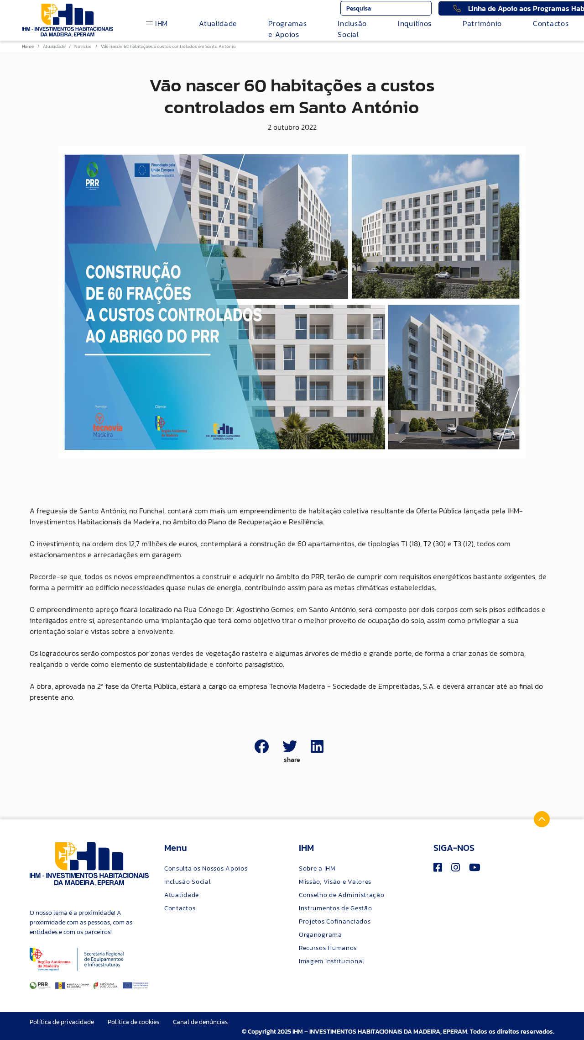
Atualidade (218, 23)
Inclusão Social (352, 29)
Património (482, 23)
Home (28, 46)
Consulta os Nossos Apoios (206, 868)
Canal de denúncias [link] (200, 1022)
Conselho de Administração (342, 895)
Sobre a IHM (317, 868)
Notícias (83, 46)
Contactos (550, 23)
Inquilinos (415, 23)
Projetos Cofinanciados (334, 921)
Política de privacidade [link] (62, 1022)
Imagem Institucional (332, 961)
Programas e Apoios (287, 29)
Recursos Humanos (328, 948)
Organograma (320, 935)
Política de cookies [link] (133, 1022)
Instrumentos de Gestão (335, 908)
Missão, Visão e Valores (335, 882)
